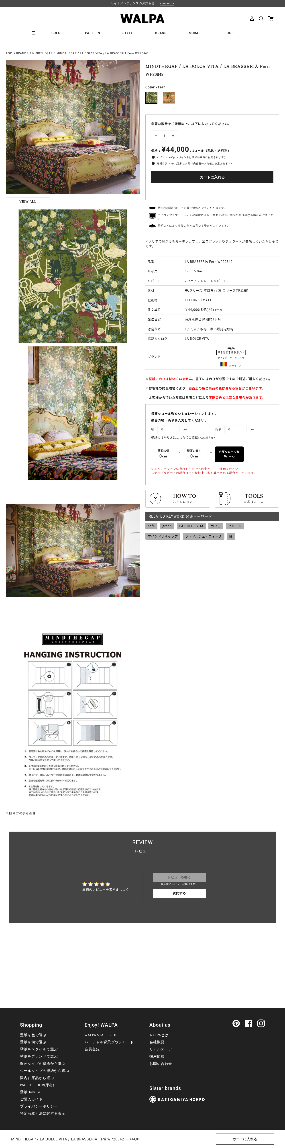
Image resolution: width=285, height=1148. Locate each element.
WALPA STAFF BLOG (101, 1035)
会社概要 (157, 1042)
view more (167, 3)
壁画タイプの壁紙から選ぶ (42, 1063)
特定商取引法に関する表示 (42, 1113)
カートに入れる (212, 177)
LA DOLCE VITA (191, 526)
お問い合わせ (160, 1063)
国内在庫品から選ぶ (37, 1078)
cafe (151, 526)
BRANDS (22, 53)
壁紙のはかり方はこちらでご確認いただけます (184, 438)
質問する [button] (179, 893)
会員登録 (92, 1049)
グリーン (234, 526)
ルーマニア (235, 365)
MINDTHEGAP (42, 53)
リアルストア (160, 1049)
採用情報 (157, 1056)
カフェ (216, 526)
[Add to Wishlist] (212, 191)
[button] (261, 18)
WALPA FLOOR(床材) (37, 1085)
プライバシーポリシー (39, 1106)
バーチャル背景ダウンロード (109, 1042)
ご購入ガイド (31, 1099)
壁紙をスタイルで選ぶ (39, 1049)
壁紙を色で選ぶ (33, 1035)
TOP (9, 53)
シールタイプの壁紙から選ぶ (44, 1070)
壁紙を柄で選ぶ (33, 1042)
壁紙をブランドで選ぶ (39, 1056)
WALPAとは (159, 1035)
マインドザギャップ (163, 536)
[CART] (271, 18)
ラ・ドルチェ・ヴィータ (203, 536)
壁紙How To (30, 1092)
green (167, 526)
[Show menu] (35, 33)
